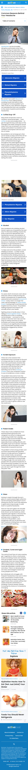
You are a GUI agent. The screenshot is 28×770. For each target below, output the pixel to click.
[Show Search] (26, 2)
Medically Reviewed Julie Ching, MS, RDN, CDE (12, 719)
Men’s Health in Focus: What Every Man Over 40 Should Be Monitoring (17, 619)
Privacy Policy (9, 735)
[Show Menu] (2, 2)
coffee (3, 121)
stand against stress (14, 314)
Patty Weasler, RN (7, 10)
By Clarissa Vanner (5, 689)
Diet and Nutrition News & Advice (15, 7)
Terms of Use (19, 735)
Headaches (5, 46)
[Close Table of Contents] (25, 21)
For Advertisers (14, 738)
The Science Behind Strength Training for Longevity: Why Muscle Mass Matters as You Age (18, 630)
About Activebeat (10, 732)
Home (2, 7)
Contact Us (20, 732)
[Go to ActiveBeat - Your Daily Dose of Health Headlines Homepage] (14, 3)
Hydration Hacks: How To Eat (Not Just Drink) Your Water (18, 641)
